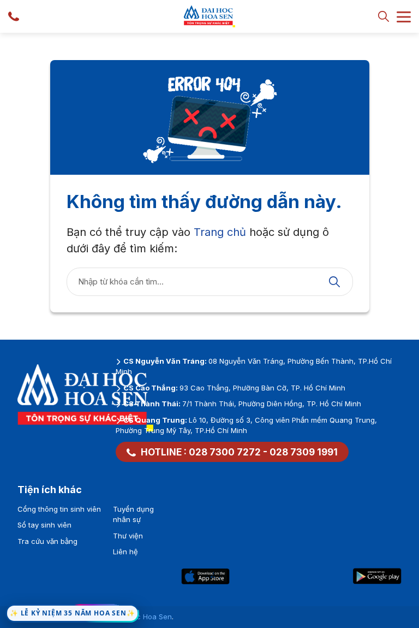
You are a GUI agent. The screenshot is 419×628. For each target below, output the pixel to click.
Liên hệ (125, 551)
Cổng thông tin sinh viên (59, 509)
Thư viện (128, 535)
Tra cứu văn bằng (47, 541)
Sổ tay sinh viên (44, 524)
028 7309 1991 (304, 452)
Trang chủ (220, 232)
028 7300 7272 (225, 452)
